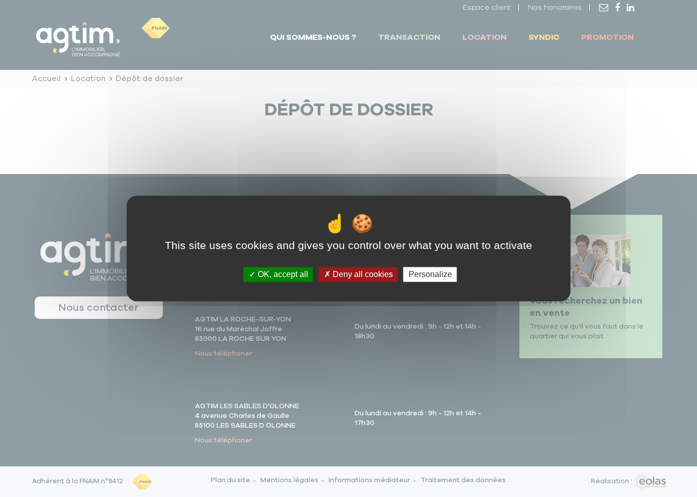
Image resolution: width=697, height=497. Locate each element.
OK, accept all (282, 274)
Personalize (430, 274)
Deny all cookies (362, 274)
